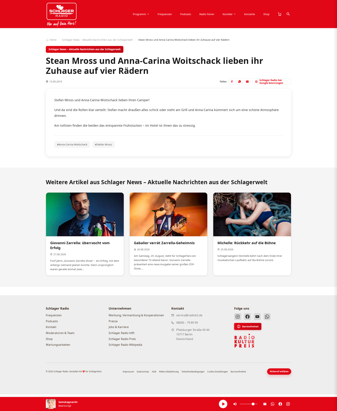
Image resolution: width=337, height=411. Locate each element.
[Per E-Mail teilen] (247, 81)
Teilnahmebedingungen (192, 371)
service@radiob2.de (189, 315)
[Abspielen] (223, 404)
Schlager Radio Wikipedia (125, 345)
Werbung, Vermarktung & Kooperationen (136, 315)
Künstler (228, 14)
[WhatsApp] (267, 316)
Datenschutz (143, 371)
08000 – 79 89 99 (187, 323)
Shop (266, 14)
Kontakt (51, 327)
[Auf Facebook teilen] (232, 81)
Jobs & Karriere (119, 327)
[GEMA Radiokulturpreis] (244, 340)
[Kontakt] (265, 404)
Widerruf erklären (279, 371)
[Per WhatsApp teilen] (239, 81)
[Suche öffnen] (288, 14)
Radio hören (206, 14)
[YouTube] (257, 316)
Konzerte (249, 14)
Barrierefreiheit (250, 326)
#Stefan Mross (103, 144)
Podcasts (185, 14)
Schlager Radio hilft (121, 333)
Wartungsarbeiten (58, 345)
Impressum (128, 371)
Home (53, 39)
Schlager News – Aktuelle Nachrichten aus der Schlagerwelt (97, 39)
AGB (154, 371)
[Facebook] (247, 316)
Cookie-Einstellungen (217, 371)
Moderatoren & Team (60, 333)
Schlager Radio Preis (122, 339)
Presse (113, 321)
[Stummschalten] (235, 403)
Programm (139, 14)
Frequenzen (165, 14)
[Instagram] (237, 316)
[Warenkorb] (279, 14)
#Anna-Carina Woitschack (72, 144)
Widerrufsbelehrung (169, 371)
